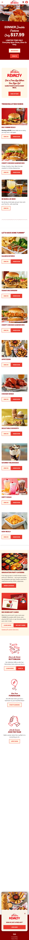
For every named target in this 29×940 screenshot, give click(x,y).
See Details (14, 50)
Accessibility (14, 937)
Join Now (14, 927)
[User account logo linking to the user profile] (26, 2)
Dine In (14, 56)
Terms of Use (14, 939)
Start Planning (14, 705)
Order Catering (9, 585)
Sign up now (14, 94)
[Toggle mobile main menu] (2, 2)
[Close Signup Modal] (25, 914)
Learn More (7, 625)
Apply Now (14, 741)
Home (14, 2)
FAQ (14, 934)
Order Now (16, 136)
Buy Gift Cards (20, 625)
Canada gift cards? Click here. (10, 629)
